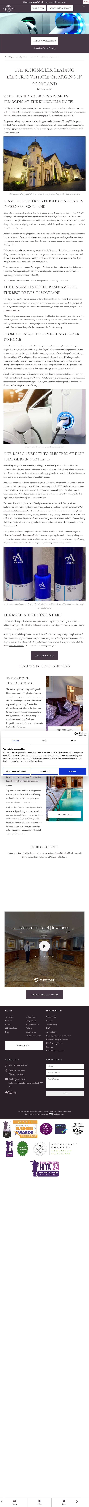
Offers (8, 1025)
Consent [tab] (15, 741)
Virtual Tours (31, 1017)
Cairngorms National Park (34, 378)
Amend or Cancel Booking (44, 48)
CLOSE (86, 2)
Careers (49, 1021)
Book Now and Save (60, 8)
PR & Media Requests (55, 1051)
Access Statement (23, 1111)
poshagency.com (59, 1114)
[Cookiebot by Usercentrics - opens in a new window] (76, 734)
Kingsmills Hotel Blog (15, 57)
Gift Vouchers (11, 1028)
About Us (9, 1017)
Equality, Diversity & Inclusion (58, 1036)
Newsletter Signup (24, 1046)
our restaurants (9, 241)
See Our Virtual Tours (44, 994)
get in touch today (16, 646)
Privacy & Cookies (33, 1036)
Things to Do (31, 1021)
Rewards (8, 1021)
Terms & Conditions (36, 1111)
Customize (43, 771)
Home (6, 57)
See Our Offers (44, 655)
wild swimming (45, 307)
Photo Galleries (61, 853)
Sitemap (49, 1047)
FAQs (48, 1028)
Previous (48, 706)
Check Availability (44, 40)
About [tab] (73, 741)
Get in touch (8, 281)
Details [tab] (44, 741)
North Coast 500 (14, 357)
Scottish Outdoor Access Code (25, 535)
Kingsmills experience (47, 221)
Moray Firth (47, 357)
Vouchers (38, 8)
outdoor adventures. (11, 311)
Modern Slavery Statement (57, 1040)
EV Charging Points (54, 1043)
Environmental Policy (64, 1111)
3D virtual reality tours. (57, 857)
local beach (64, 307)
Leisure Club (31, 1032)
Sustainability (51, 1025)
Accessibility (51, 1032)
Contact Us (51, 1017)
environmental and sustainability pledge (33, 477)
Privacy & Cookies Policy (50, 1111)
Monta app (53, 251)
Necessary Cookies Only (16, 771)
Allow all (72, 771)
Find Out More (64, 730)
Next (81, 706)
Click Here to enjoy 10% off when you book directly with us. (44, 2)
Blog (7, 1032)
